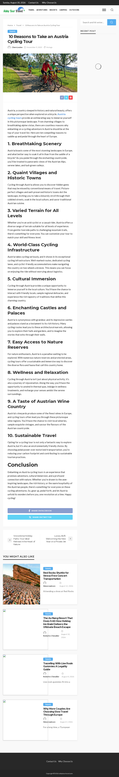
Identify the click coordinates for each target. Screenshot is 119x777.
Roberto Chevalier (51, 636)
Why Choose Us (49, 2)
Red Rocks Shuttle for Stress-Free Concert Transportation (56, 575)
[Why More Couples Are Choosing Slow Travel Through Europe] (25, 720)
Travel (31, 10)
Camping (63, 10)
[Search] (112, 10)
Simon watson (49, 586)
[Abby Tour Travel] (14, 9)
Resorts (53, 10)
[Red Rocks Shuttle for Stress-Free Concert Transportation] (21, 584)
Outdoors (74, 10)
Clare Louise (17, 47)
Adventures (41, 10)
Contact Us (33, 2)
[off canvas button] (104, 10)
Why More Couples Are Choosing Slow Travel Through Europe (56, 711)
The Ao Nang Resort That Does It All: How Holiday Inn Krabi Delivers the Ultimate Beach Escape (58, 623)
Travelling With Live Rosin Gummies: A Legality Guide (58, 666)
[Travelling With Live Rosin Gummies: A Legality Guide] (25, 674)
